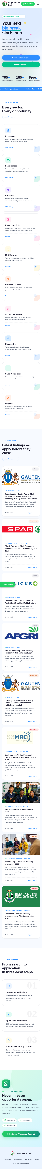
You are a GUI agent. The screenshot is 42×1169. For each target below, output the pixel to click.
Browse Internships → (21, 58)
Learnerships (18, 1159)
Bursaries (28, 1159)
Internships (7, 1159)
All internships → (10, 117)
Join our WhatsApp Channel (23, 1134)
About (37, 1159)
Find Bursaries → (21, 65)
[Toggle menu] (38, 3)
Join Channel (7, 584)
